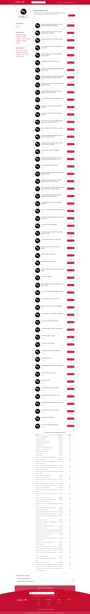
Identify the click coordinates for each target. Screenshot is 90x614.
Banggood (28, 38)
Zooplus (23, 38)
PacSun (21, 50)
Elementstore (24, 36)
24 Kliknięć (72, 12)
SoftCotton (18, 56)
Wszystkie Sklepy (70, 2)
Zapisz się (57, 593)
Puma (27, 5)
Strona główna (17, 5)
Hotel (64, 2)
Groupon (60, 2)
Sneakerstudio (25, 52)
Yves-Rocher (18, 40)
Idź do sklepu (72, 15)
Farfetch (38, 603)
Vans (23, 54)
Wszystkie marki (22, 5)
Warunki (42, 34)
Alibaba (23, 56)
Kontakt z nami (59, 601)
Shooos (27, 54)
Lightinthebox (19, 38)
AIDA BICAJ (24, 40)
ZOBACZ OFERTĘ (70, 25)
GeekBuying (18, 36)
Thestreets (18, 42)
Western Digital (19, 52)
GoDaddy (24, 34)
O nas (59, 603)
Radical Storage (19, 34)
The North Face (19, 54)
